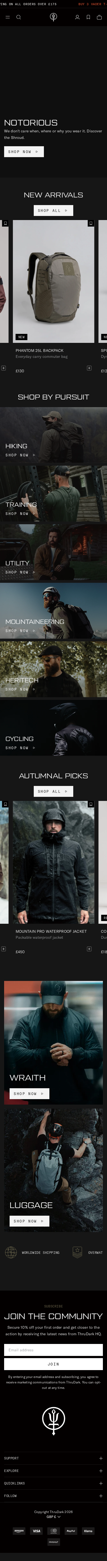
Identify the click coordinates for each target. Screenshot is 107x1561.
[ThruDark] (53, 17)
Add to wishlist (91, 223)
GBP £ (51, 1517)
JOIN (53, 1364)
